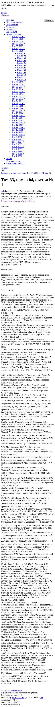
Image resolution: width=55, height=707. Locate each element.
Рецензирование (13, 161)
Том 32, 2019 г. (18, 82)
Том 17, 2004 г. (18, 118)
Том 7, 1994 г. (18, 142)
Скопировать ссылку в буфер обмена (18, 201)
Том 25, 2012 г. (18, 99)
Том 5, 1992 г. (18, 146)
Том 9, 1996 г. (18, 137)
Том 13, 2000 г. (18, 127)
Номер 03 (21, 58)
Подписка (10, 29)
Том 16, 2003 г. (18, 120)
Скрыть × (49, 20)
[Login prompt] (5, 15)
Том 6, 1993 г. (18, 144)
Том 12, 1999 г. (18, 130)
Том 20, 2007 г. (18, 111)
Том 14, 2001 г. (18, 125)
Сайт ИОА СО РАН (15, 163)
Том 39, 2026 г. (18, 36)
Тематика (10, 27)
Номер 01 (21, 53)
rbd (41, 697)
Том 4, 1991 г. (18, 149)
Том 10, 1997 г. (18, 135)
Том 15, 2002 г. (18, 123)
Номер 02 (21, 56)
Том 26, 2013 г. (18, 96)
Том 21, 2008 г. (18, 108)
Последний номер (14, 22)
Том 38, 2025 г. (18, 39)
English (4, 13)
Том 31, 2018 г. (18, 84)
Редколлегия (12, 25)
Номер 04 (21, 60)
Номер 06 (21, 65)
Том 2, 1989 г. (18, 154)
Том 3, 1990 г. (18, 151)
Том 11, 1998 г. (18, 132)
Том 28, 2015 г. (18, 91)
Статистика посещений (11, 690)
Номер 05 (21, 63)
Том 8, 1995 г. (18, 139)
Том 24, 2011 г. (18, 101)
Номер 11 (21, 77)
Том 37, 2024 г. (18, 41)
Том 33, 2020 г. (18, 51)
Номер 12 (21, 80)
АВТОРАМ (11, 32)
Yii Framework (18, 697)
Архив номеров (13, 34)
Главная (10, 20)
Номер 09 (21, 72)
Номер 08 (21, 70)
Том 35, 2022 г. (18, 46)
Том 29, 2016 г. (18, 89)
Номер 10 (21, 75)
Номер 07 (21, 68)
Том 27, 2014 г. (18, 94)
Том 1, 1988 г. (18, 156)
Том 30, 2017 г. (18, 87)
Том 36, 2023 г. (18, 44)
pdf (2, 191)
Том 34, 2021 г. (18, 48)
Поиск (9, 158)
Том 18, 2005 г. (18, 115)
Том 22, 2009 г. (18, 106)
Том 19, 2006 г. (18, 113)
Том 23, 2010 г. (18, 103)
